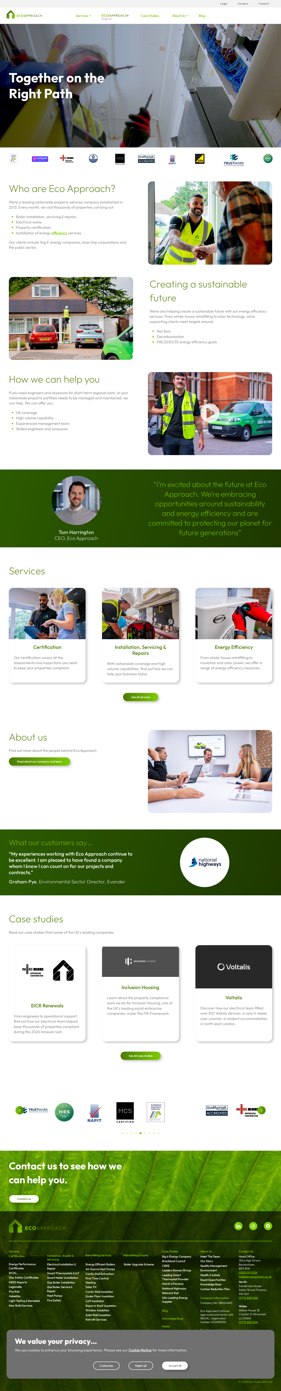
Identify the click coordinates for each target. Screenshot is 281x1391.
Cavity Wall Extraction (100, 1274)
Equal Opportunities (212, 1280)
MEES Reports (18, 1282)
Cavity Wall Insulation (99, 1292)
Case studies (150, 16)
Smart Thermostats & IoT (63, 1273)
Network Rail (170, 1293)
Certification (47, 647)
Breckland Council (173, 1261)
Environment (208, 1270)
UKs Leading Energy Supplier (175, 1300)
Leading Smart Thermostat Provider (175, 1277)
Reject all (140, 1366)
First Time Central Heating (97, 1280)
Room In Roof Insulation (101, 1306)
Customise (106, 1366)
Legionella (15, 1287)
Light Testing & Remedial (24, 1301)
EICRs (12, 1273)
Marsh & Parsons (172, 1284)
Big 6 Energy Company (176, 1256)
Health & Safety (210, 1275)
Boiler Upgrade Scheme (139, 1264)
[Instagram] (253, 1226)
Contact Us (246, 1251)
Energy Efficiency (234, 647)
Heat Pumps (54, 1296)
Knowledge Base (172, 1318)
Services (82, 16)
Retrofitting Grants (136, 1255)
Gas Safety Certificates (23, 1277)
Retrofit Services (96, 1319)
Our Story (206, 1261)
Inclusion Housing (140, 987)
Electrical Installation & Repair (61, 1266)
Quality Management (213, 1266)
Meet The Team (210, 1256)
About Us (206, 1251)
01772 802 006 (248, 1298)
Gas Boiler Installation (61, 1282)
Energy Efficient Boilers (100, 1264)
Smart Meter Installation (62, 1278)
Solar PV (91, 1287)
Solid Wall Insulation (98, 1315)
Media (166, 1326)
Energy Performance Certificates (22, 1266)
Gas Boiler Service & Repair (59, 1289)
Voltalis (233, 997)
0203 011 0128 (248, 1272)
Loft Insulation (95, 1301)
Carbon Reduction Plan (215, 1289)
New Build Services (21, 1305)
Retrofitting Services (98, 1255)
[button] (19, 1110)
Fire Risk (14, 1291)
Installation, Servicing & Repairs (140, 650)
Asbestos (14, 1296)
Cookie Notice (140, 1350)
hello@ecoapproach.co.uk (255, 1277)
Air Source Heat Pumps (100, 1269)
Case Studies (170, 1251)
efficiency (59, 233)
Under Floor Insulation (100, 1296)
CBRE (166, 1266)
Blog (202, 16)
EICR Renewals (47, 1005)
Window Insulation (97, 1310)
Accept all (175, 1366)
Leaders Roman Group (176, 1270)
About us (178, 16)
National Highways (174, 1288)
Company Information (214, 1298)
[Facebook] (268, 1226)
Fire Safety (54, 1300)
